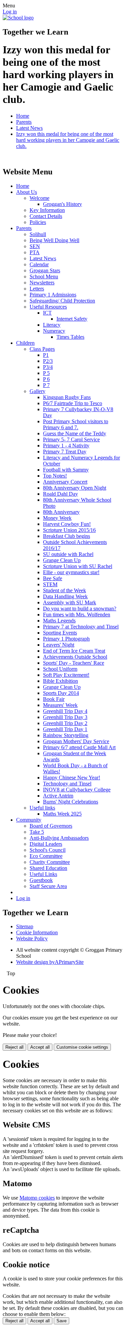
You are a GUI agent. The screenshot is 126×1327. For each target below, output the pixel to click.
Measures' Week (60, 705)
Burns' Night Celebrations (70, 802)
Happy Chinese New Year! (71, 777)
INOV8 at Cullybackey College (77, 789)
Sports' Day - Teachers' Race (73, 663)
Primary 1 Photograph (66, 639)
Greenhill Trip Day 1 (65, 729)
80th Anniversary (61, 512)
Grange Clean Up (62, 560)
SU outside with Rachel (68, 554)
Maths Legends (59, 620)
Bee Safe (52, 578)
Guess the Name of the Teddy (74, 433)
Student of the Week (64, 590)
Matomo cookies (37, 1198)
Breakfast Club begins (66, 536)
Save (61, 1320)
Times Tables (70, 337)
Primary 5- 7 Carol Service (71, 439)
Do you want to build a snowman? (79, 608)
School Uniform (60, 669)
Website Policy (32, 938)
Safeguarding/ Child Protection (62, 300)
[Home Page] (18, 17)
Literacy (51, 325)
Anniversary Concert (65, 482)
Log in (10, 11)
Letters (37, 288)
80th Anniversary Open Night (74, 488)
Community (28, 820)
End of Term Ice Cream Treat (74, 651)
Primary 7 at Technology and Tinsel (81, 626)
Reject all (14, 1047)
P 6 (46, 379)
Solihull (38, 234)
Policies (38, 222)
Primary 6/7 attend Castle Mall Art (79, 747)
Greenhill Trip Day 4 (65, 711)
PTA (35, 252)
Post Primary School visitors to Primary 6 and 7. (75, 424)
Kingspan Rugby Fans (67, 397)
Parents (24, 122)
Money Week (57, 518)
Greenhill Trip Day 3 (65, 717)
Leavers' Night (58, 645)
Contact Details (46, 216)
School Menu (44, 276)
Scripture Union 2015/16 (69, 530)
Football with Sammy (66, 470)
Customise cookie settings (82, 1047)
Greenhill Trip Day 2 (65, 723)
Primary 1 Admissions (53, 294)
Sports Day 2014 (61, 693)
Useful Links (43, 874)
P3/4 (48, 367)
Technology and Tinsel (67, 783)
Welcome (39, 198)
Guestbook (41, 880)
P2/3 (48, 361)
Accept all (40, 1047)
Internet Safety (71, 319)
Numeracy (54, 331)
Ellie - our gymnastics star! (71, 572)
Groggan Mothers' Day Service (76, 741)
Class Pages (42, 349)
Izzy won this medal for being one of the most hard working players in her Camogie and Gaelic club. (67, 140)
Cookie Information (37, 932)
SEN (35, 246)
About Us (26, 192)
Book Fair (54, 699)
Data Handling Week (65, 596)
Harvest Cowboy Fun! (67, 524)
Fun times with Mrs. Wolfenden (76, 614)
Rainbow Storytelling (65, 735)
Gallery (37, 391)
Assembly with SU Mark (69, 602)
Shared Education (48, 868)
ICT (47, 313)
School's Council (48, 850)
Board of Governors (51, 826)
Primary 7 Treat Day (64, 451)
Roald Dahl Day (60, 494)
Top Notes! (55, 476)
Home (22, 116)
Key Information (47, 210)
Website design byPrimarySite (50, 962)
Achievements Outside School (75, 657)
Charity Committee (50, 862)
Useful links (42, 808)
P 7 (46, 385)
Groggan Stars (45, 270)
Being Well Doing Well (54, 240)
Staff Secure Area (48, 886)
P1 (46, 355)
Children (25, 343)
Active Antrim (58, 795)
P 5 (46, 373)
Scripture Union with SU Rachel (77, 566)
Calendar (39, 264)
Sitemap (24, 926)
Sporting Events (60, 632)
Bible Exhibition (60, 681)
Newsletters (42, 282)
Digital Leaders (46, 844)
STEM (50, 584)
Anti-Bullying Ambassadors (59, 838)
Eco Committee (46, 856)
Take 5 (37, 832)
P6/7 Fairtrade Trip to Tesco (72, 403)
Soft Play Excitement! (66, 675)
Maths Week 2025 (62, 814)
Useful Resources (48, 307)
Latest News (29, 128)
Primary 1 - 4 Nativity (66, 445)
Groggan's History (62, 204)
